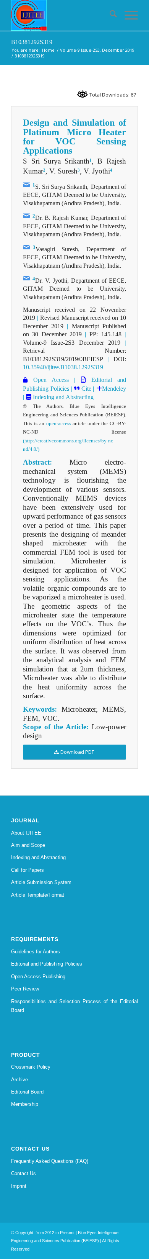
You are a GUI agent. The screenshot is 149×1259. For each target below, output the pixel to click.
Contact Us (23, 1173)
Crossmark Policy (30, 1067)
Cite (86, 388)
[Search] (109, 15)
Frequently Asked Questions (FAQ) (49, 1161)
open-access (58, 423)
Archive (19, 1079)
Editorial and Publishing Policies (46, 964)
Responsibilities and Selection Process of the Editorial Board (74, 1006)
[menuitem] (109, 15)
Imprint (18, 1186)
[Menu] (127, 15)
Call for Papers (27, 870)
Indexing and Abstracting (62, 397)
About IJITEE (26, 833)
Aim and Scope (28, 845)
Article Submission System (41, 882)
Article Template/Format (37, 895)
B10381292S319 (31, 42)
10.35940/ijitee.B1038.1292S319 (63, 367)
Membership (24, 1104)
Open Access (48, 380)
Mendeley (114, 388)
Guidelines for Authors (35, 951)
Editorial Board (27, 1092)
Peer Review (25, 989)
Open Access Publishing (38, 976)
